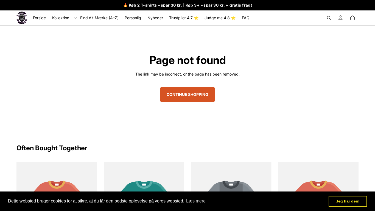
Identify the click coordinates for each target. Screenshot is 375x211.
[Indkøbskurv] (352, 18)
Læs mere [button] (196, 201)
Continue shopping (187, 94)
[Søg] (329, 18)
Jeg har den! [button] (348, 201)
